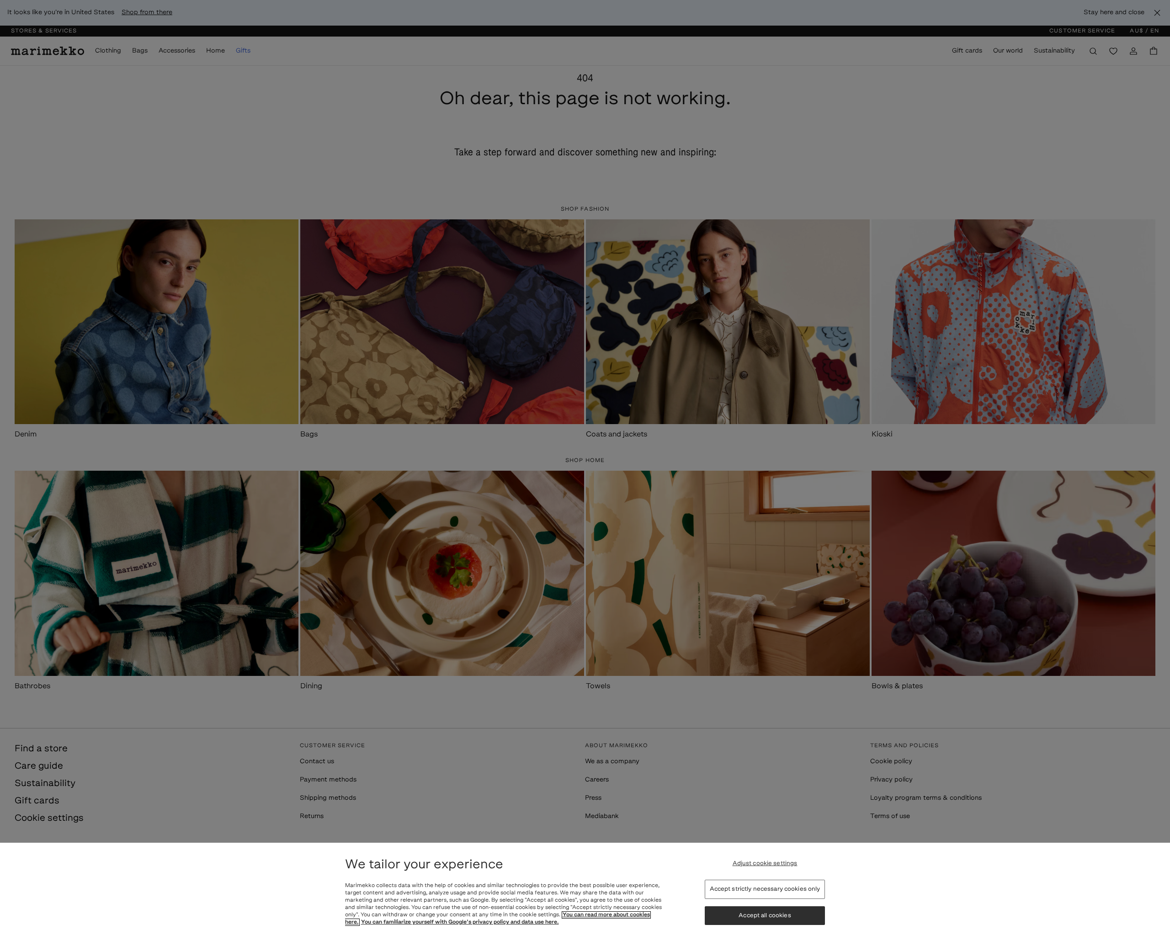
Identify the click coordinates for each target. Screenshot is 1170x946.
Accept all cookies (765, 916)
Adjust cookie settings (765, 863)
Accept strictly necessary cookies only (765, 889)
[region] (585, 894)
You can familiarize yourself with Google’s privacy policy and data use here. (460, 922)
